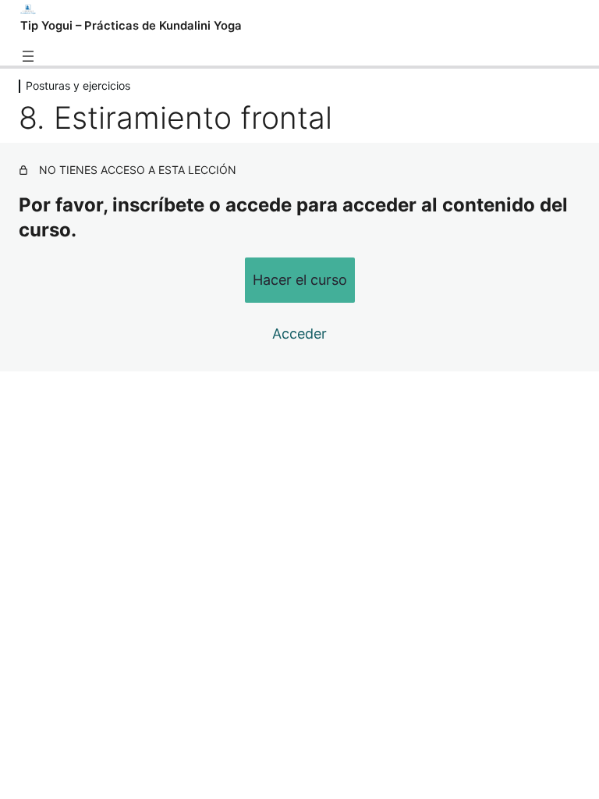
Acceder (299, 333)
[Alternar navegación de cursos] (28, 56)
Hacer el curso (300, 280)
